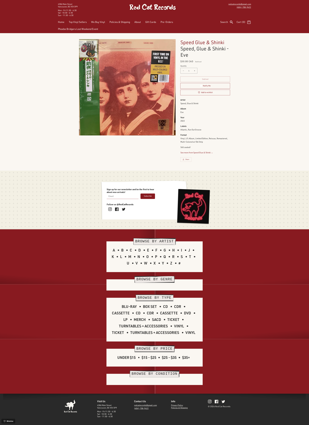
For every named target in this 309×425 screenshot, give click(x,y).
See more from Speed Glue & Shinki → (196, 152)
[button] (228, 22)
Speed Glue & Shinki (202, 42)
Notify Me (207, 86)
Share (187, 159)
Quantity (183, 66)
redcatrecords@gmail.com (239, 4)
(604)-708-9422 (244, 7)
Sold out (205, 79)
